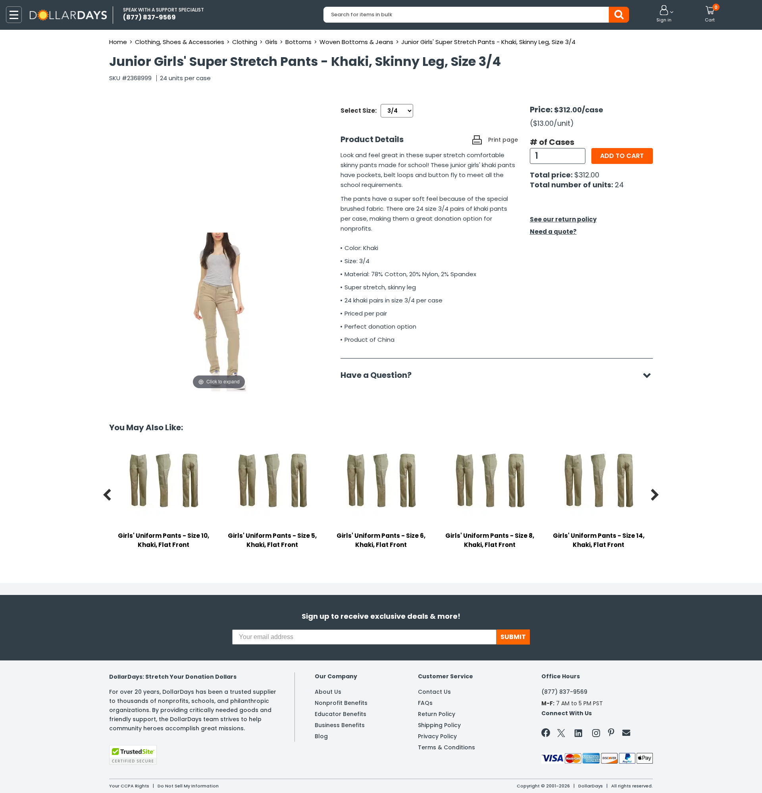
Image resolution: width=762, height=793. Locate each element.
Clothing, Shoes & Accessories (179, 42)
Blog (321, 736)
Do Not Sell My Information (188, 786)
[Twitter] (561, 734)
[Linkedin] (579, 732)
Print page (503, 140)
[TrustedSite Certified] (133, 755)
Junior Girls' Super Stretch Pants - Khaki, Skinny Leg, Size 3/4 (488, 42)
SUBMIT (513, 636)
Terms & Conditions (446, 747)
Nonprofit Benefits (341, 703)
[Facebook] (547, 734)
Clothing (244, 42)
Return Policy (436, 714)
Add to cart (622, 155)
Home (118, 42)
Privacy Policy (437, 736)
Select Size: (359, 110)
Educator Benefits (340, 714)
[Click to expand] (219, 312)
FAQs (425, 703)
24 (619, 185)
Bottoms (298, 42)
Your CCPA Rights (129, 786)
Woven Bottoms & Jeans (356, 42)
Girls (271, 42)
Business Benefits (340, 725)
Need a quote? (553, 231)
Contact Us (434, 692)
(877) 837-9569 (564, 692)
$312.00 (586, 175)
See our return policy (563, 219)
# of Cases (552, 142)
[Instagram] (596, 734)
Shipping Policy (439, 725)
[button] (664, 14)
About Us (328, 692)
